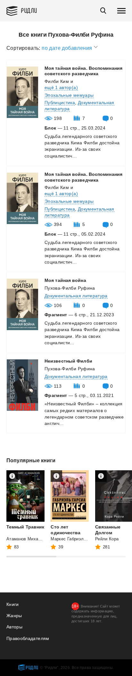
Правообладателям (27, 638)
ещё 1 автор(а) (61, 87)
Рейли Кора (107, 538)
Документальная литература (76, 295)
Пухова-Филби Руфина (70, 288)
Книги (12, 604)
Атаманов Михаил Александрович (41, 538)
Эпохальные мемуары (69, 95)
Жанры (14, 615)
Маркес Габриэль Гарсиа (76, 538)
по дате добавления (68, 48)
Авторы (14, 626)
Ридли (29, 10)
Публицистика (60, 102)
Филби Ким (57, 81)
